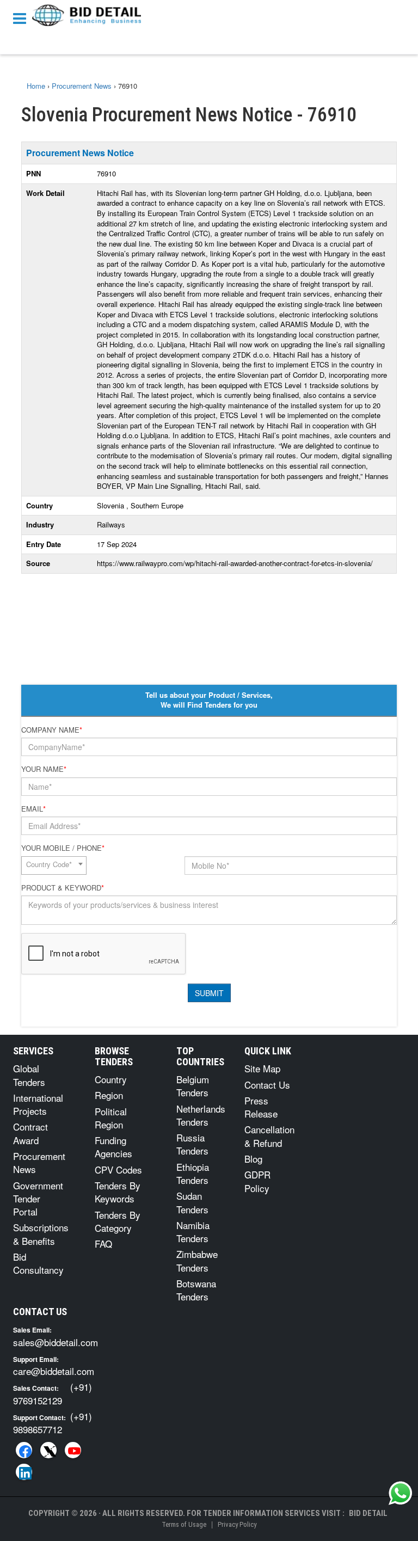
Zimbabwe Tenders (197, 1260)
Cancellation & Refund (269, 1135)
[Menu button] (22, 17)
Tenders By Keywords (117, 1191)
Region (109, 1095)
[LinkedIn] (24, 1472)
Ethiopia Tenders (192, 1173)
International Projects (38, 1104)
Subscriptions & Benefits (41, 1233)
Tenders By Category (117, 1221)
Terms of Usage (184, 1524)
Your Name (43, 769)
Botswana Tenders (196, 1289)
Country (111, 1079)
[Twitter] (48, 1450)
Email (33, 809)
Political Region (111, 1117)
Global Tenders (29, 1074)
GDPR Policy (257, 1181)
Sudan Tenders (192, 1202)
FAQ (103, 1243)
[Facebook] (24, 1450)
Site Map (262, 1068)
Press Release (261, 1107)
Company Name (51, 730)
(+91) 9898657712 (52, 1422)
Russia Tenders (192, 1144)
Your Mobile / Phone (62, 848)
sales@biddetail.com (55, 1342)
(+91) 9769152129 (52, 1393)
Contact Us (267, 1084)
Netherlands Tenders (200, 1115)
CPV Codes (118, 1169)
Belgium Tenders (192, 1085)
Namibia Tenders (193, 1231)
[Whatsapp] (400, 1493)
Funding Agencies (113, 1146)
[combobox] (54, 865)
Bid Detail (368, 1513)
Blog (253, 1158)
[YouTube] (73, 1450)
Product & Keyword (62, 888)
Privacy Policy (237, 1524)
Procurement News (39, 1162)
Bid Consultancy (38, 1263)
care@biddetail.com (53, 1371)
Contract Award (30, 1133)
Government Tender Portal (38, 1198)
